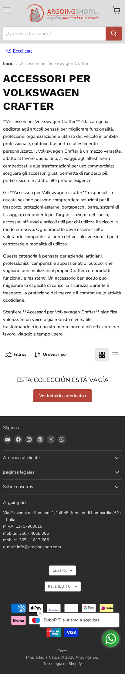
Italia (60, 586)
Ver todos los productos (62, 395)
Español (59, 570)
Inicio (8, 63)
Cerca (62, 651)
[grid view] (102, 354)
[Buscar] (114, 34)
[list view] (115, 354)
